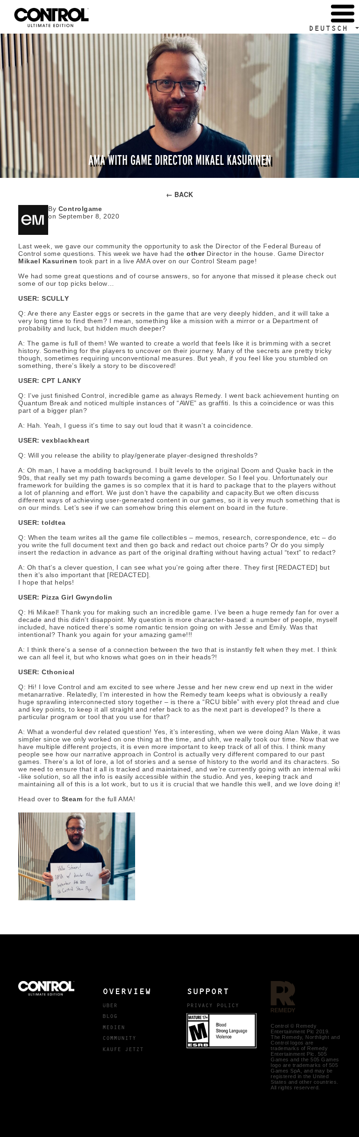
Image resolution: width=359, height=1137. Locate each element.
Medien (113, 1027)
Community (119, 1038)
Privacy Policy (213, 1005)
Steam (72, 799)
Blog (109, 1016)
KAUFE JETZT (123, 1049)
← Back (179, 194)
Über (109, 1005)
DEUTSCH (331, 28)
